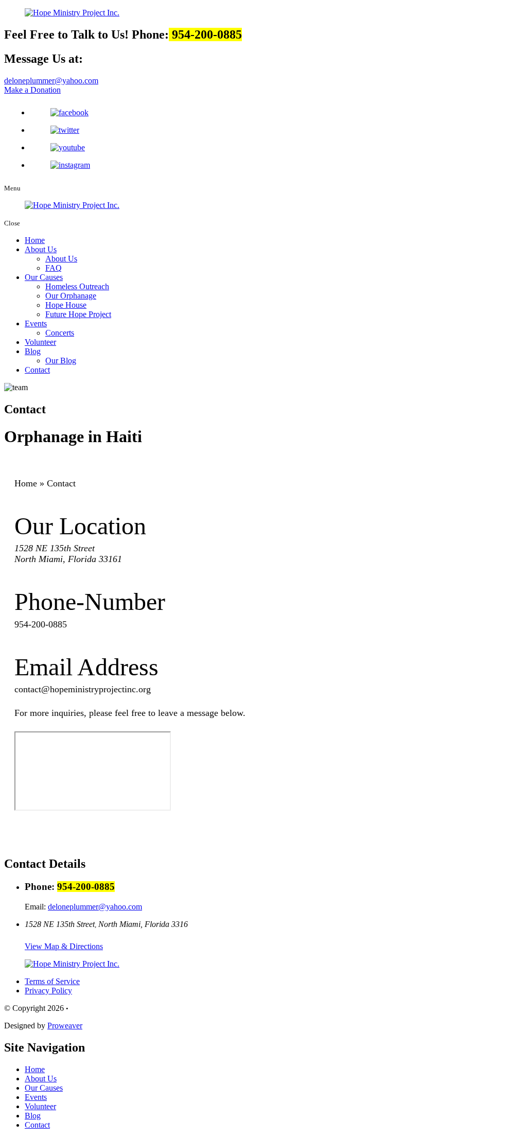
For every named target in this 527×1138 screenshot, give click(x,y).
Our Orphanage (70, 295)
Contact (37, 369)
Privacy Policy (48, 990)
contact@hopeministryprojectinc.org (82, 689)
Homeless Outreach (77, 286)
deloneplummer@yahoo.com (51, 80)
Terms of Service (52, 981)
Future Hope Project (78, 314)
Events (36, 323)
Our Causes (44, 277)
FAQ (53, 268)
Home (35, 240)
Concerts (59, 332)
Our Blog (60, 360)
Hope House (65, 305)
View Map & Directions (64, 946)
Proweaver (64, 1025)
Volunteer (40, 342)
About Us (41, 249)
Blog (33, 351)
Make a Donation (32, 89)
